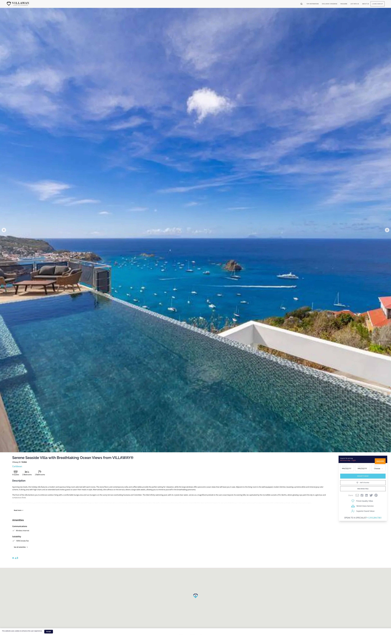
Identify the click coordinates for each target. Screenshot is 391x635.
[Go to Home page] (18, 4)
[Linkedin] (366, 495)
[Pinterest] (376, 495)
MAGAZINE (344, 3)
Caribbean (17, 466)
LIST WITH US (355, 3)
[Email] (357, 495)
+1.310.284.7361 (374, 517)
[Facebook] (362, 495)
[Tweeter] (371, 495)
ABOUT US (365, 3)
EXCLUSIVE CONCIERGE (329, 3)
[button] (4, 230)
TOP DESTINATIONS (313, 3)
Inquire (380, 461)
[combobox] (378, 468)
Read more (17, 510)
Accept (48, 631)
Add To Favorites (364, 482)
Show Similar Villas (362, 488)
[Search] (301, 4)
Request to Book (363, 476)
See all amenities (20, 547)
